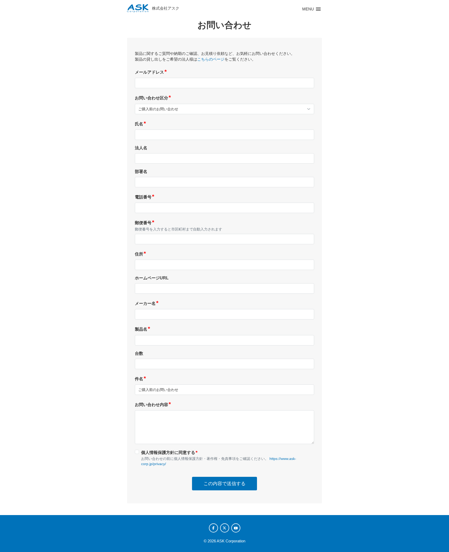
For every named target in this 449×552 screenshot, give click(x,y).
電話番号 (144, 197)
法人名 (141, 148)
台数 (139, 353)
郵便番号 (144, 223)
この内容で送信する (224, 483)
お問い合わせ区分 (153, 98)
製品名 (142, 329)
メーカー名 (147, 303)
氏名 (140, 124)
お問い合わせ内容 (153, 404)
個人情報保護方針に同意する (169, 452)
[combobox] (224, 109)
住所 (140, 254)
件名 (140, 379)
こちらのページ (210, 59)
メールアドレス (151, 72)
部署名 (141, 171)
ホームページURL (152, 278)
